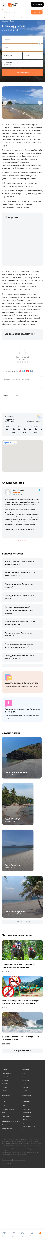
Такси (24, 1119)
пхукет (12, 17)
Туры (24, 1106)
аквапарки (32, 17)
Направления (27, 1130)
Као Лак (5, 1080)
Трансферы (26, 1116)
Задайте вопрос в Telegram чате (21, 683)
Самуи (24, 1084)
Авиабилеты (26, 1113)
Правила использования (18, 1154)
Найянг (4, 1091)
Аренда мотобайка (29, 1126)
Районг (4, 1087)
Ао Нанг (25, 1091)
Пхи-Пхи (25, 1087)
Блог (3, 1113)
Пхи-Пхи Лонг (7, 1073)
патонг (24, 17)
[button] (5, 103)
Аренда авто (27, 1123)
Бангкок (25, 1077)
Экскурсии (26, 1109)
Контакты (5, 1116)
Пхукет (24, 1073)
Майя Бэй (5, 1084)
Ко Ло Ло (5, 1077)
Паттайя (25, 1080)
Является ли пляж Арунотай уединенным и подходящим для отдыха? (19, 610)
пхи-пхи (18, 17)
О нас (4, 1106)
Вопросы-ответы (8, 1109)
